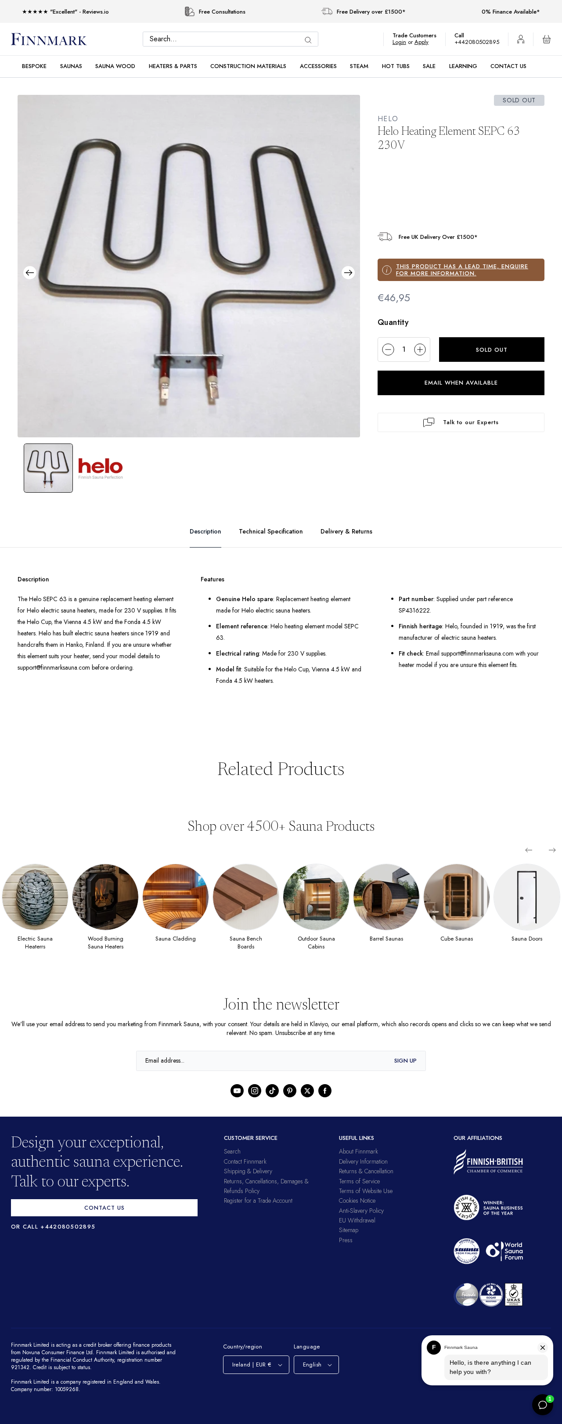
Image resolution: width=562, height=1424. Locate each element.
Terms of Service (359, 1192)
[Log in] (520, 39)
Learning (463, 66)
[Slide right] (552, 861)
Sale (429, 66)
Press (346, 1251)
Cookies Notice (357, 1212)
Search (232, 1162)
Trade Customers (419, 35)
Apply (425, 42)
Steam (359, 66)
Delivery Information (363, 1172)
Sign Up (405, 1071)
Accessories (318, 66)
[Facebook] (324, 1102)
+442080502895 (479, 42)
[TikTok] (272, 1102)
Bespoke (34, 66)
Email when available (461, 383)
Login (404, 42)
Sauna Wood (115, 66)
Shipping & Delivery (248, 1182)
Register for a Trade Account (258, 1212)
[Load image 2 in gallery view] (101, 468)
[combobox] (233, 39)
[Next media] (348, 272)
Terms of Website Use (366, 1201)
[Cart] (546, 39)
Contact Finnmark (245, 1172)
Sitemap (348, 1241)
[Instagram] (254, 1102)
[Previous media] (29, 272)
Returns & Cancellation (366, 1182)
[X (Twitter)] (307, 1102)
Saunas (71, 66)
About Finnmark (358, 1162)
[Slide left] (528, 861)
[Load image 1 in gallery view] (48, 468)
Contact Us (508, 66)
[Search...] (310, 40)
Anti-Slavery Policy (361, 1221)
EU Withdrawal (357, 1231)
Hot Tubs (396, 66)
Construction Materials (248, 66)
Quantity (393, 322)
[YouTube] (237, 1102)
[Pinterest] (289, 1102)
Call (463, 35)
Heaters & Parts (173, 66)
